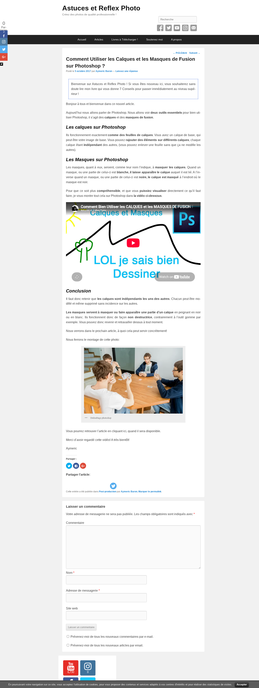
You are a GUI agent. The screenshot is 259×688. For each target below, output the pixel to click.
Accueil (82, 39)
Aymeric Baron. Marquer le (136, 491)
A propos (176, 39)
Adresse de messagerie (83, 590)
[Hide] (1, 64)
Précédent (180, 53)
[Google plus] (4, 57)
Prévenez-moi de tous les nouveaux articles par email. (107, 645)
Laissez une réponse (126, 71)
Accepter (242, 684)
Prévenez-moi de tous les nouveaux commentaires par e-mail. (112, 636)
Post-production (107, 491)
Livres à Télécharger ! (124, 39)
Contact (193, 28)
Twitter (168, 28)
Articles (98, 39)
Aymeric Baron (104, 71)
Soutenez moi (154, 39)
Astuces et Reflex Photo (101, 8)
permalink (156, 491)
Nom (70, 572)
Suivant (194, 53)
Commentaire (75, 522)
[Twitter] (113, 486)
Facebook (160, 28)
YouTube (177, 28)
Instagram (185, 28)
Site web (72, 608)
